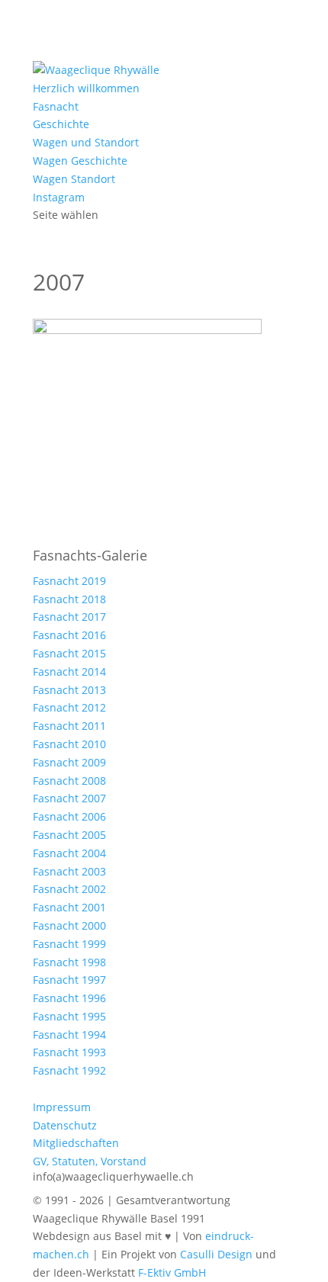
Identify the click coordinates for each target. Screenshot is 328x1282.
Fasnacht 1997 (69, 979)
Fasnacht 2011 (69, 725)
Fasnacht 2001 (69, 907)
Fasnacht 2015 (69, 653)
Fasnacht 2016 (69, 635)
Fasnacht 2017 (69, 616)
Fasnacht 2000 (69, 925)
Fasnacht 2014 (69, 671)
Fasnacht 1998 (69, 962)
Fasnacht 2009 (69, 762)
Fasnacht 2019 (69, 581)
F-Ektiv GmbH (172, 1272)
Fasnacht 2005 (69, 834)
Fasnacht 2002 (69, 889)
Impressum (62, 1107)
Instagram (59, 197)
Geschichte (61, 124)
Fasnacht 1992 (69, 1070)
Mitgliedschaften (76, 1143)
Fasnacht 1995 (69, 1016)
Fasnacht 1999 (69, 944)
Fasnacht (56, 106)
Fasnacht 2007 (69, 798)
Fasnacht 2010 (69, 744)
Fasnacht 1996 (69, 998)
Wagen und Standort (86, 142)
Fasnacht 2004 (69, 853)
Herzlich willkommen (86, 88)
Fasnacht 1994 (69, 1034)
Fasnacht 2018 (69, 599)
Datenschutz (65, 1125)
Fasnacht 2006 (69, 816)
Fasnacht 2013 (69, 690)
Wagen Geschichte (80, 160)
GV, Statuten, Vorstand (89, 1161)
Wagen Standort (74, 179)
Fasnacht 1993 (69, 1052)
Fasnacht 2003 (69, 871)
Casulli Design (216, 1254)
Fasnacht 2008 (69, 780)
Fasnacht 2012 (69, 707)
